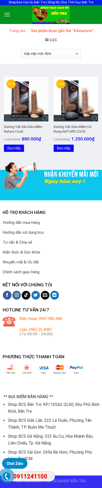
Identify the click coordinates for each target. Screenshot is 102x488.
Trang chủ (17, 31)
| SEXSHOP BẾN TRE (68, 481)
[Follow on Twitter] (35, 295)
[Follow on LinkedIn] (54, 295)
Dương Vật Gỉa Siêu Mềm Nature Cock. (23, 129)
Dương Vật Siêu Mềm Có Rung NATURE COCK (73, 129)
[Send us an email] (45, 295)
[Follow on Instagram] (16, 295)
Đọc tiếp (14, 148)
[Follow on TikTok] (26, 295)
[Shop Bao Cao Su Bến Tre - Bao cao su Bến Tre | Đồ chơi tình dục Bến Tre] (51, 14)
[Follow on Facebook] (7, 295)
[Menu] (7, 14)
